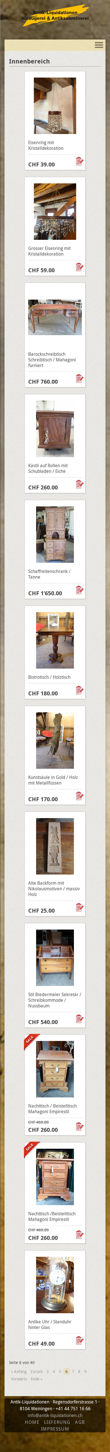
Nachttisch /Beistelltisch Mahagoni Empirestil (52, 1216)
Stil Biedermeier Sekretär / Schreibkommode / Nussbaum (54, 1000)
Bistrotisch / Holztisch (49, 677)
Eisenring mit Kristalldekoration (45, 145)
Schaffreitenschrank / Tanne (49, 574)
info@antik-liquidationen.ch (55, 1415)
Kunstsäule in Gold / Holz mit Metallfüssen (53, 780)
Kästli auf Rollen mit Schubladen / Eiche (48, 468)
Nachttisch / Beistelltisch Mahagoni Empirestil (52, 1109)
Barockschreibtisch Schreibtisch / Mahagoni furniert (52, 359)
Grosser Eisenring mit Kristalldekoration (49, 251)
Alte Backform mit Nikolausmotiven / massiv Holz (54, 888)
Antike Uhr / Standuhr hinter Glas (49, 1324)
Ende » (37, 1378)
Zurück (36, 1371)
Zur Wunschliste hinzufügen (80, 161)
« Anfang (19, 1371)
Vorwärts (19, 1378)
